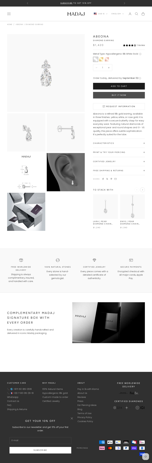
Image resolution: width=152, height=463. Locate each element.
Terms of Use (84, 413)
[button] (129, 45)
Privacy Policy (84, 417)
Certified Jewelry (51, 401)
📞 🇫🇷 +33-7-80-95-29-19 (20, 393)
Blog (79, 409)
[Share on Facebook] (103, 179)
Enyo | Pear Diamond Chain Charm (129, 222)
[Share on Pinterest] (111, 179)
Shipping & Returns (17, 409)
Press (80, 401)
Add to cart (119, 86)
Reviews (81, 397)
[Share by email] (115, 179)
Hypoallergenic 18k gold (55, 393)
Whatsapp (12, 397)
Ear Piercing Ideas (87, 405)
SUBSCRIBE (40, 450)
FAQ (9, 405)
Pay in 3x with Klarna (88, 389)
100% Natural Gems (52, 389)
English (116, 14)
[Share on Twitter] (107, 179)
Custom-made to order (55, 397)
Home (9, 24)
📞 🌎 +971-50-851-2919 (19, 389)
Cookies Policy (85, 421)
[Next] (142, 189)
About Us (82, 393)
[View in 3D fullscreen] (80, 226)
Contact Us (13, 401)
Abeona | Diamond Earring (29, 24)
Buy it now (119, 95)
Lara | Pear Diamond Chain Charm (102, 222)
